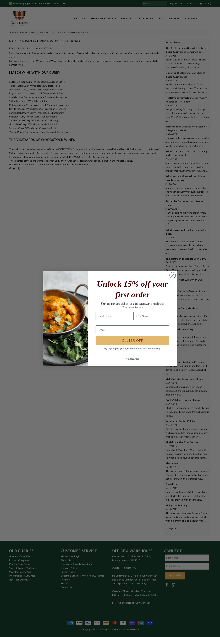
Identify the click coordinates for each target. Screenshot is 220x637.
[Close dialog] (173, 275)
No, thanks (132, 359)
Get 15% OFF (132, 340)
